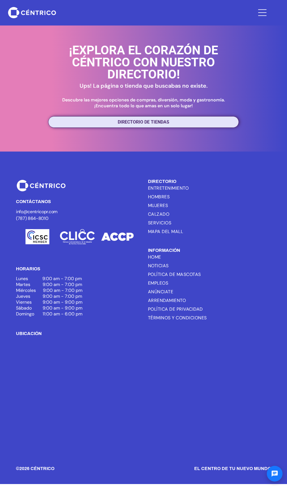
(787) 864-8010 (32, 218)
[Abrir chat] (275, 474)
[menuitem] (188, 188)
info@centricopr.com (36, 212)
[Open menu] (262, 12)
